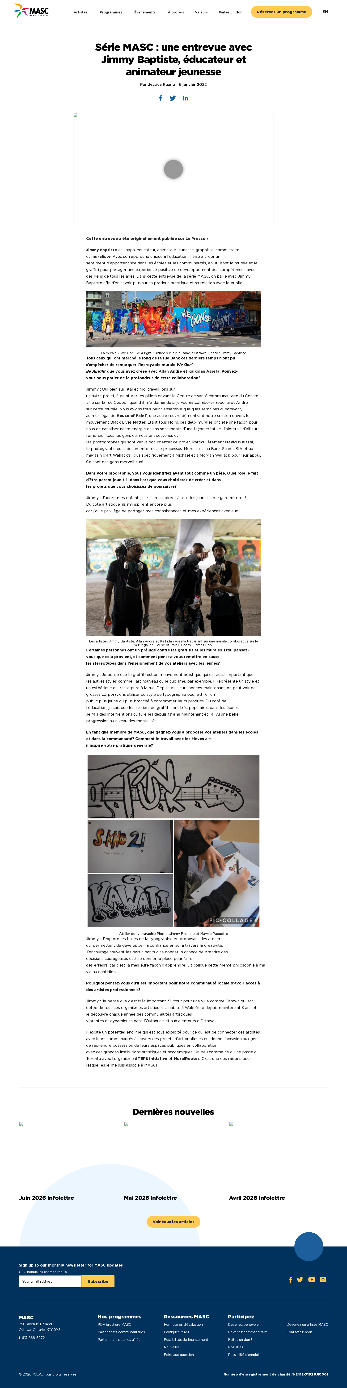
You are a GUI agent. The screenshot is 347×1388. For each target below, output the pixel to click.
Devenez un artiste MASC (307, 1324)
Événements (145, 12)
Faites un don (230, 12)
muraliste (101, 256)
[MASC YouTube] (312, 1281)
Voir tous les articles (174, 1222)
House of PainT (132, 415)
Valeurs (201, 12)
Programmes (111, 12)
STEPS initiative (151, 1058)
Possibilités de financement (186, 1340)
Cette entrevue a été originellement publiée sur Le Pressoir (147, 238)
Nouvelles (172, 1347)
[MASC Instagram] (323, 1281)
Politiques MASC (177, 1332)
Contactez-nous (300, 1332)
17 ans (174, 714)
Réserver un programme (281, 12)
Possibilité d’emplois (244, 1355)
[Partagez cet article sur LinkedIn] (186, 99)
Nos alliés (235, 1347)
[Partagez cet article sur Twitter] (173, 99)
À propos (176, 12)
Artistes (80, 12)
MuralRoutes (187, 1058)
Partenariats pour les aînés (119, 1340)
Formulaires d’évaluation (183, 1324)
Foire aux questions (179, 1355)
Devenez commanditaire (248, 1332)
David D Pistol (239, 442)
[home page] (30, 10)
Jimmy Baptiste (101, 250)
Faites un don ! (240, 1340)
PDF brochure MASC (114, 1324)
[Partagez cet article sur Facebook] (161, 99)
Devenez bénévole (243, 1324)
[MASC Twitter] (300, 1281)
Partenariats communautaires (121, 1332)
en (325, 11)
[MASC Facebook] (290, 1280)
